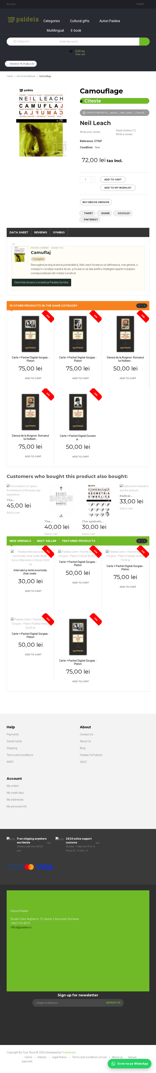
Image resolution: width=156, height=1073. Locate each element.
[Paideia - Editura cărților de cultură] (23, 19)
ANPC (10, 761)
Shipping (12, 748)
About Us (85, 741)
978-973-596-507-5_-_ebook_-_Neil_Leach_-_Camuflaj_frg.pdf (117, 112)
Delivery (42, 1057)
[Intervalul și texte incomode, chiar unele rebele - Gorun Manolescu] (30, 557)
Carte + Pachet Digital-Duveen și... (78, 437)
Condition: (86, 147)
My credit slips (15, 792)
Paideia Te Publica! (91, 755)
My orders (13, 785)
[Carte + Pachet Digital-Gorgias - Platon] (30, 333)
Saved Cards (14, 741)
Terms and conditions (20, 755)
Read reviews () (126, 130)
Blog (82, 748)
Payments (13, 734)
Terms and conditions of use (89, 1057)
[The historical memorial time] (61, 501)
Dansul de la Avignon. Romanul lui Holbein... (125, 359)
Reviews (40, 232)
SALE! (83, 761)
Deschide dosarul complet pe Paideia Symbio (41, 282)
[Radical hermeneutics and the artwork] (137, 488)
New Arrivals (20, 541)
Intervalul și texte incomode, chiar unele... (30, 572)
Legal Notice (59, 1057)
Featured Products (78, 541)
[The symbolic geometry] (99, 501)
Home (10, 76)
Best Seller (46, 541)
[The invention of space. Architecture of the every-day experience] (24, 490)
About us (117, 1057)
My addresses (15, 799)
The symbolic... (93, 521)
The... (11, 500)
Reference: (87, 141)
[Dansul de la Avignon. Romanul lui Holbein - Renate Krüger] (125, 333)
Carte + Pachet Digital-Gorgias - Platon (30, 359)
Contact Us (86, 734)
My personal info (17, 806)
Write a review (124, 134)
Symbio (59, 232)
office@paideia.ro (21, 927)
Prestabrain (69, 1052)
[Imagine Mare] (39, 855)
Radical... (126, 496)
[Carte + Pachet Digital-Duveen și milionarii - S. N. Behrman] (78, 412)
